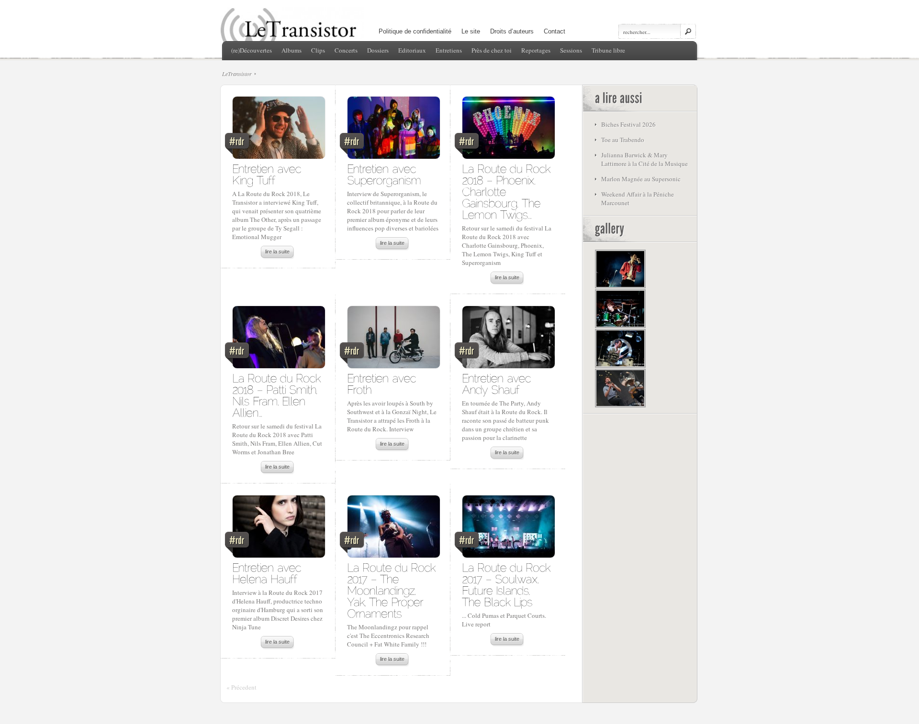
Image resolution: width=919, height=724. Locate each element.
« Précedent (241, 687)
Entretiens (449, 50)
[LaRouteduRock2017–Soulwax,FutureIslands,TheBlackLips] (508, 584)
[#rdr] (278, 130)
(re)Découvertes (251, 50)
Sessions (571, 50)
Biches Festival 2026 (628, 124)
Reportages (535, 50)
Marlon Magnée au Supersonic (641, 179)
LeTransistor (237, 73)
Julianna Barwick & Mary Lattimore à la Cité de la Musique (644, 159)
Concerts (346, 50)
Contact (554, 31)
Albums (291, 50)
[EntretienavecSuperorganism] (384, 174)
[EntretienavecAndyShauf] (498, 383)
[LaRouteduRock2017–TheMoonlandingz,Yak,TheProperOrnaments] (393, 590)
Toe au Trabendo (622, 139)
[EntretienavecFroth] (383, 383)
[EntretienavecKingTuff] (268, 174)
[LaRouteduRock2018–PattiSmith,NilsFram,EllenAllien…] (278, 394)
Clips (318, 50)
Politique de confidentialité (415, 31)
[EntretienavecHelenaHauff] (268, 573)
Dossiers (378, 50)
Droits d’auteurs (512, 31)
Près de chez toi (491, 50)
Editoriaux (412, 50)
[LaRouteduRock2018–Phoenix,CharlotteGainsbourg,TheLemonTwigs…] (508, 191)
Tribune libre (608, 50)
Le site (470, 31)
